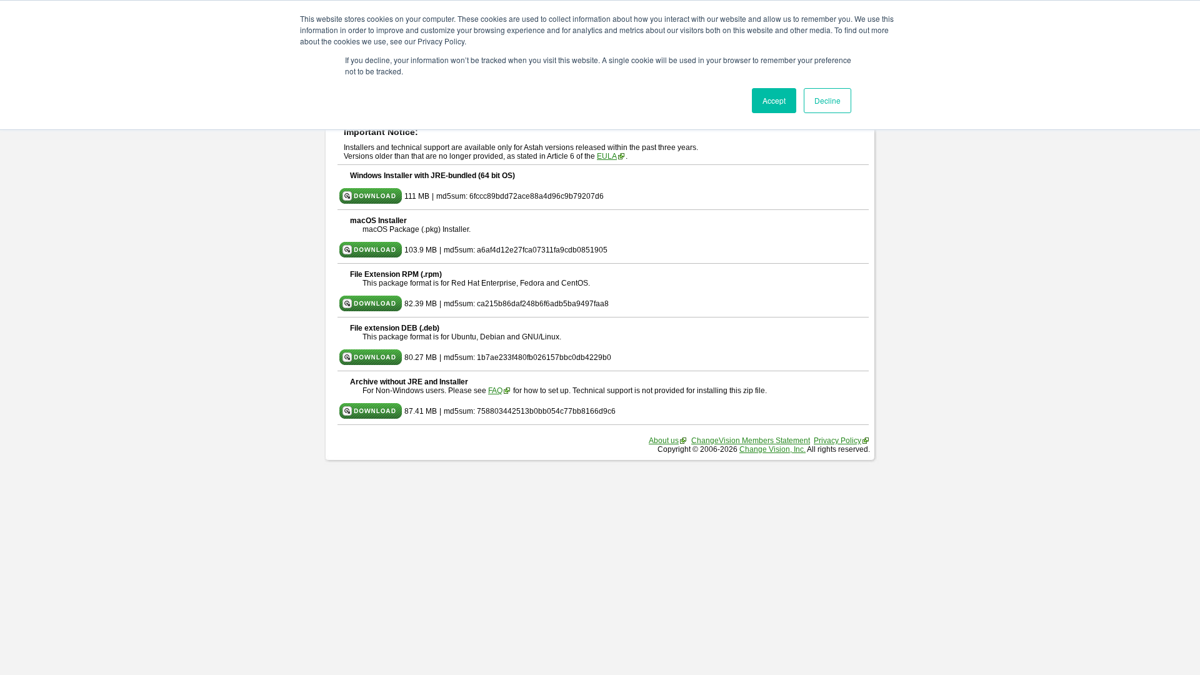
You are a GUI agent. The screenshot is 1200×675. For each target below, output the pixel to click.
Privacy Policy (837, 440)
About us (664, 440)
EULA (607, 156)
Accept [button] (774, 100)
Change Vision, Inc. (772, 449)
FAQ (495, 390)
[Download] (370, 201)
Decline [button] (827, 100)
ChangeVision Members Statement (750, 440)
